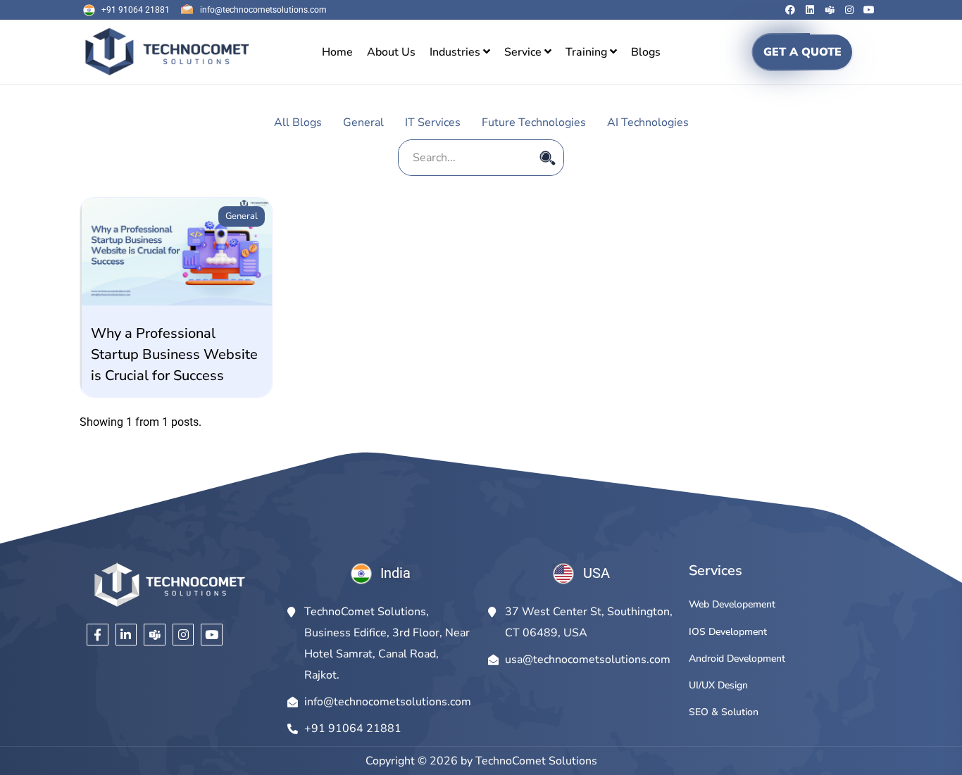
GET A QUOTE (802, 52)
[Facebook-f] (97, 634)
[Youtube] (869, 10)
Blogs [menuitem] (646, 52)
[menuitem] (460, 52)
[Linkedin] (810, 10)
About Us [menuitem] (391, 52)
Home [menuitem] (337, 52)
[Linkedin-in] (126, 634)
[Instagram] (849, 10)
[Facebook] (790, 10)
